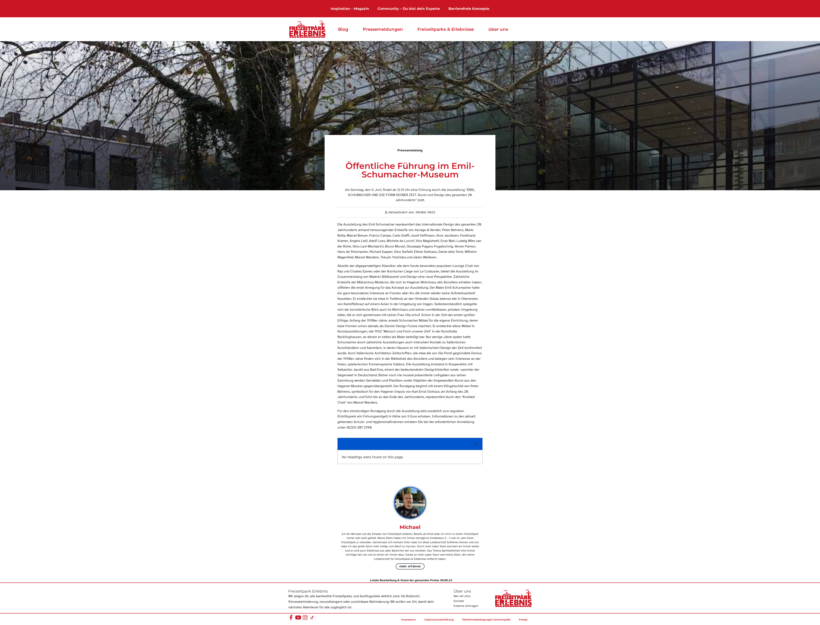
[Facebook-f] (291, 617)
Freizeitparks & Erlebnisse (445, 29)
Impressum (408, 619)
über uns (498, 29)
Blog (343, 29)
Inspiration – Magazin (350, 9)
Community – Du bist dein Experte (409, 9)
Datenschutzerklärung (439, 619)
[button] (476, 444)
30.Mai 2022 (425, 212)
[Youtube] (298, 617)
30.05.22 (446, 580)
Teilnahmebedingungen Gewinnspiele (486, 619)
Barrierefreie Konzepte (468, 9)
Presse (523, 619)
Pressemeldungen (383, 29)
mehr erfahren (410, 566)
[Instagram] (305, 617)
